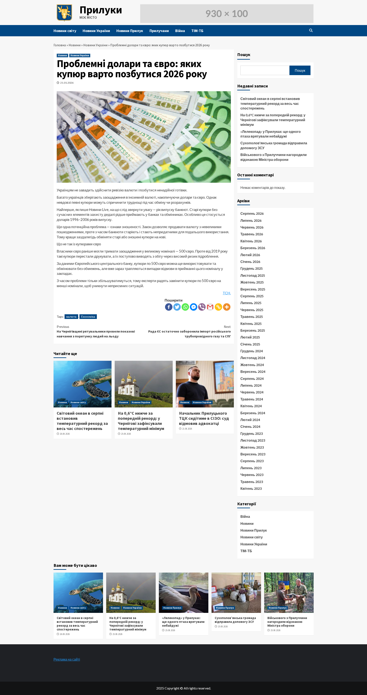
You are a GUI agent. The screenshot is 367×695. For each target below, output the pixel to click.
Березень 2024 (252, 413)
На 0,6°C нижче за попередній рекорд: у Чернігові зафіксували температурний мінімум (141, 420)
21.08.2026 (187, 428)
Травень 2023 (251, 482)
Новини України (96, 30)
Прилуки (100, 9)
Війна (180, 30)
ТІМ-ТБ (197, 30)
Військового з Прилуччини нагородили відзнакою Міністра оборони (273, 157)
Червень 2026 (251, 227)
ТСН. (227, 293)
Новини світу (65, 30)
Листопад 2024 (252, 358)
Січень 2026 (250, 262)
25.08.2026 (126, 433)
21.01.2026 (66, 82)
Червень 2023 (251, 475)
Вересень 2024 (252, 371)
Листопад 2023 (252, 440)
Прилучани (159, 30)
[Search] (311, 30)
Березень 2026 (252, 248)
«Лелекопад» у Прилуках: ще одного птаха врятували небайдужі (270, 133)
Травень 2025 (251, 317)
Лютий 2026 (250, 255)
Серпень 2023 (252, 461)
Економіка (88, 316)
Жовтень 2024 (252, 365)
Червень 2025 (251, 310)
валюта (71, 316)
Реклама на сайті (67, 659)
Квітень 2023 (251, 488)
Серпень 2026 (252, 213)
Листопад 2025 (252, 275)
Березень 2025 (252, 330)
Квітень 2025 (251, 324)
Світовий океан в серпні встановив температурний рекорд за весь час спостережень (82, 420)
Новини (74, 45)
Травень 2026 (251, 234)
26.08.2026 (65, 433)
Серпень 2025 (252, 296)
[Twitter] (177, 307)
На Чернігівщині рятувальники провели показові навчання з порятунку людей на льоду (96, 331)
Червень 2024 (251, 392)
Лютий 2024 (250, 420)
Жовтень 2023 (252, 447)
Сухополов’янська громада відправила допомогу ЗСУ (273, 145)
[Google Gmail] (210, 307)
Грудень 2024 (251, 351)
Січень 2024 (250, 426)
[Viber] (202, 307)
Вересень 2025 (252, 289)
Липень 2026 (250, 220)
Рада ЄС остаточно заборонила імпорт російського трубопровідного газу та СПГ (189, 331)
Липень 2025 (250, 303)
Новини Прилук (129, 30)
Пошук (243, 54)
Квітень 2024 (251, 406)
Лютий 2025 (250, 337)
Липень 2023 (250, 468)
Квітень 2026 (251, 241)
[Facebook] (168, 307)
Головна (60, 45)
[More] (226, 307)
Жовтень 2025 (252, 282)
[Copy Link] (218, 307)
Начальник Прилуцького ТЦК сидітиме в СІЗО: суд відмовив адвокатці (204, 418)
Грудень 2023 (251, 433)
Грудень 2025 (251, 268)
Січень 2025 (250, 344)
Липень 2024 (250, 385)
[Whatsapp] (185, 307)
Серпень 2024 (252, 378)
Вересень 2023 (252, 454)
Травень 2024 (251, 399)
